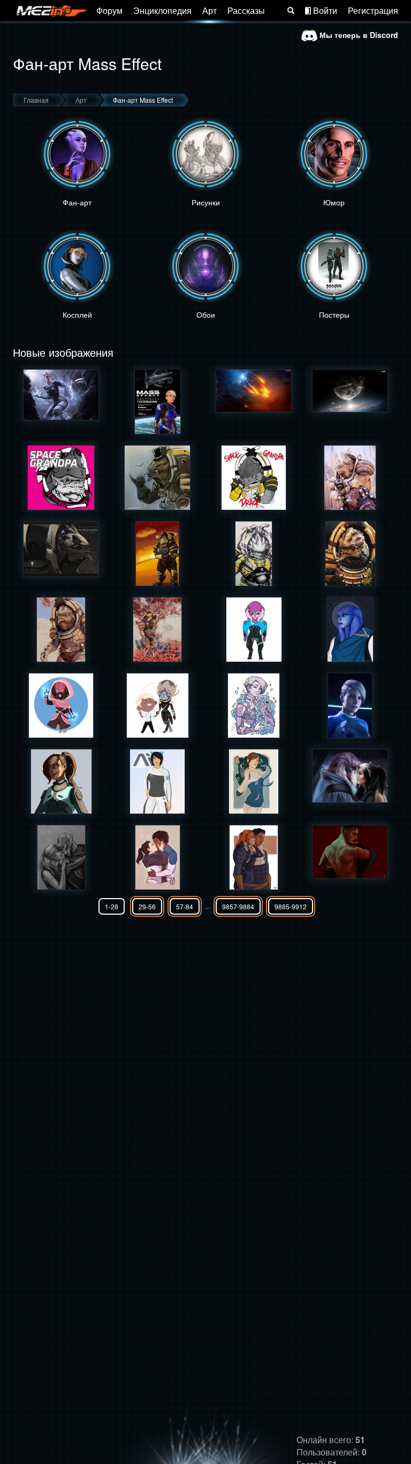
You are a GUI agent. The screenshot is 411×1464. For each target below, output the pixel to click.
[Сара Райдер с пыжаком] (253, 781)
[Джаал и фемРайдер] (350, 776)
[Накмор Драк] (350, 477)
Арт (209, 10)
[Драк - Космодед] (253, 477)
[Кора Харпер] (350, 705)
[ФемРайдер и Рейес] (253, 857)
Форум (109, 10)
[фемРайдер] (61, 781)
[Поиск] (291, 10)
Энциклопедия (162, 10)
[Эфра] (350, 629)
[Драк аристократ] (157, 477)
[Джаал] (253, 629)
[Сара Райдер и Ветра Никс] (61, 857)
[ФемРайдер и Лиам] (157, 857)
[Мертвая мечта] (350, 390)
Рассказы (246, 10)
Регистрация (373, 10)
